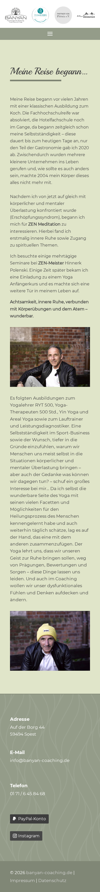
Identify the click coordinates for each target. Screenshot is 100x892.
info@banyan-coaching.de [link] (39, 760)
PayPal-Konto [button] (32, 818)
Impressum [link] (22, 880)
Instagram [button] (28, 835)
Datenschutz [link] (52, 880)
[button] (50, 33)
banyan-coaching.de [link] (49, 872)
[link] (15, 21)
